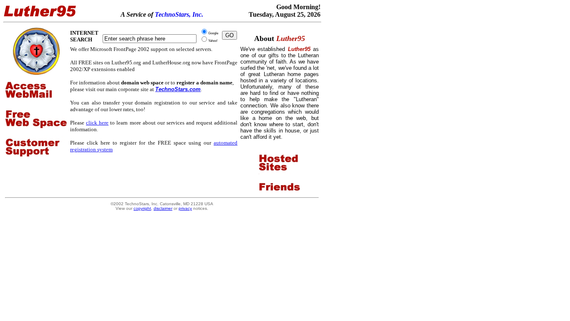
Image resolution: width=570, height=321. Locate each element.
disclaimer (163, 208)
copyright (142, 208)
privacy (185, 208)
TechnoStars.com (178, 89)
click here (97, 123)
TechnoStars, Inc (178, 14)
